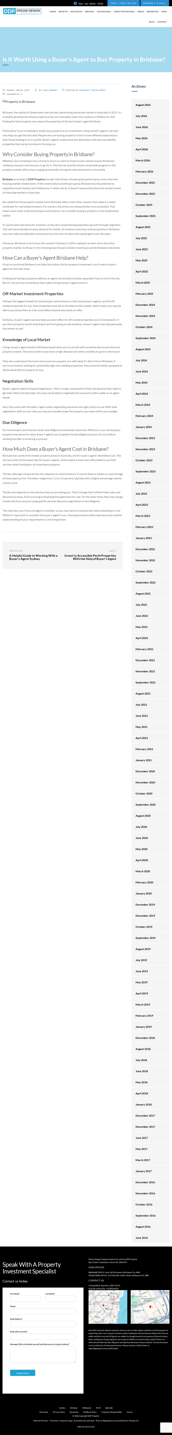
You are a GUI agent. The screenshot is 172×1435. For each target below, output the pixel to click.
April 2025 (142, 271)
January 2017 (144, 1171)
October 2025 (144, 204)
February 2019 (144, 1015)
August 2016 (143, 1226)
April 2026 (142, 149)
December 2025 (145, 182)
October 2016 (144, 1204)
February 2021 (144, 749)
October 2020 (144, 793)
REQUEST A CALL (154, 3)
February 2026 (144, 171)
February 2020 (144, 882)
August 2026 (143, 104)
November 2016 (145, 1193)
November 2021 (145, 671)
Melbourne (86, 1408)
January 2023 (144, 538)
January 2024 (144, 426)
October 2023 (144, 460)
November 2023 (145, 449)
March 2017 (143, 1160)
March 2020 (143, 871)
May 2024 (141, 382)
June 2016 (142, 1237)
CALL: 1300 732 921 (124, 3)
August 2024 (143, 349)
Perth (98, 1408)
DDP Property (36, 179)
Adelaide (109, 1408)
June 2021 (142, 715)
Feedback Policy (90, 1412)
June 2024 (142, 371)
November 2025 (145, 193)
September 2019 (146, 937)
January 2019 (144, 1026)
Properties (153, 11)
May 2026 (141, 138)
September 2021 (146, 682)
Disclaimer (74, 1412)
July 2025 (141, 238)
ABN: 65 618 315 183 (85, 1427)
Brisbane (74, 1408)
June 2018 (142, 1071)
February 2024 (144, 415)
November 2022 (145, 560)
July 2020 (141, 826)
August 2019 (143, 948)
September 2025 (146, 215)
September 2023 (146, 471)
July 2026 (141, 115)
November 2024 (145, 315)
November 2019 (145, 915)
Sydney (62, 1408)
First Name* (15, 1294)
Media (140, 11)
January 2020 (144, 893)
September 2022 (146, 582)
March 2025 (143, 282)
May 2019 (141, 982)
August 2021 (143, 693)
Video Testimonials (124, 11)
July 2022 (141, 604)
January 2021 (144, 760)
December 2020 (145, 771)
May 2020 (141, 849)
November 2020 (145, 782)
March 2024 (143, 404)
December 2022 (145, 549)
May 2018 (141, 1082)
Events (130, 1412)
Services (89, 11)
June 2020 (142, 837)
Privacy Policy (59, 1412)
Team (164, 11)
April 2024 (142, 393)
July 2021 (141, 704)
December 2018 (145, 1037)
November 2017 (145, 1126)
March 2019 (143, 1004)
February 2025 (144, 293)
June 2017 (142, 1137)
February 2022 (144, 649)
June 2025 (142, 249)
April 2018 (142, 1093)
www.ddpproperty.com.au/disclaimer (103, 1348)
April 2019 (142, 993)
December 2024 (145, 304)
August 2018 (143, 1048)
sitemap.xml (133, 1421)
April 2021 (142, 737)
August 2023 (143, 482)
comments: (14, 94)
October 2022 (144, 571)
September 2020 (146, 804)
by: (47, 90)
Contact (162, 22)
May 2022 (141, 626)
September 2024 (146, 338)
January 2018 (144, 1104)
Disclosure (43, 1412)
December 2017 (145, 1115)
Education (76, 11)
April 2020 (142, 860)
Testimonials (104, 11)
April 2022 (142, 637)
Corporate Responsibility (111, 1412)
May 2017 (141, 1148)
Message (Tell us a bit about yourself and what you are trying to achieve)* (39, 1344)
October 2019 (144, 926)
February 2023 (144, 526)
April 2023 (142, 504)
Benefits (63, 11)
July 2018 (141, 1060)
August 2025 (143, 227)
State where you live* (18, 1331)
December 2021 (145, 660)
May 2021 (141, 726)
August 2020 (143, 815)
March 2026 (143, 160)
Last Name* (50, 1294)
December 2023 (145, 438)
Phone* (13, 1306)
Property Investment (92, 90)
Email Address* (16, 1319)
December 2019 (145, 904)
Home (53, 11)
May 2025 (141, 260)
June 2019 (142, 971)
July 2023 (141, 493)
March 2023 (143, 515)
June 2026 (142, 127)
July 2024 (141, 360)
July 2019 (141, 960)
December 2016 (145, 1182)
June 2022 (142, 615)
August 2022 (143, 593)
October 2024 (144, 327)
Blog (152, 22)
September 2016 (146, 1215)
